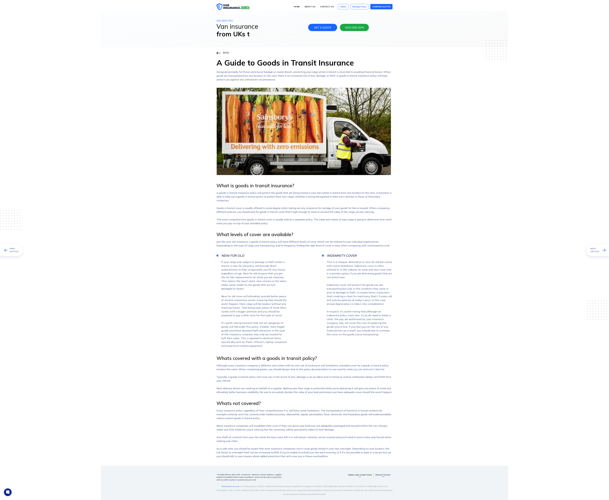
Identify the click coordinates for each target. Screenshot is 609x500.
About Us (309, 6)
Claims (343, 6)
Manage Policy (359, 6)
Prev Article (14, 250)
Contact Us (327, 6)
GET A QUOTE (322, 27)
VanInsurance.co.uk (230, 486)
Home (297, 6)
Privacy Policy (383, 475)
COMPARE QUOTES (381, 6)
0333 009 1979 (354, 27)
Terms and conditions (360, 475)
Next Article (594, 250)
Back (226, 52)
